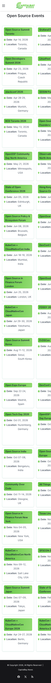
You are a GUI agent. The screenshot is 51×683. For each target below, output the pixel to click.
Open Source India (15, 451)
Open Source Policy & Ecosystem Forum (17, 218)
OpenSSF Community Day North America (17, 156)
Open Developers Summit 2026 (15, 60)
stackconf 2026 (14, 91)
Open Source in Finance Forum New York (16, 517)
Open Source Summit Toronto (17, 31)
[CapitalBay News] (25, 5)
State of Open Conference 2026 (15, 189)
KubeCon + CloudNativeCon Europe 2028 (14, 624)
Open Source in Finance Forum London (14, 282)
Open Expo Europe (15, 385)
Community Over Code (15, 486)
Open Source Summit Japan (17, 589)
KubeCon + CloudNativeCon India (17, 247)
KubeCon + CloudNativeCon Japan (14, 311)
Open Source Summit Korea (17, 342)
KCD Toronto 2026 (15, 121)
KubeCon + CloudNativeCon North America (18, 554)
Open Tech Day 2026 (17, 414)
